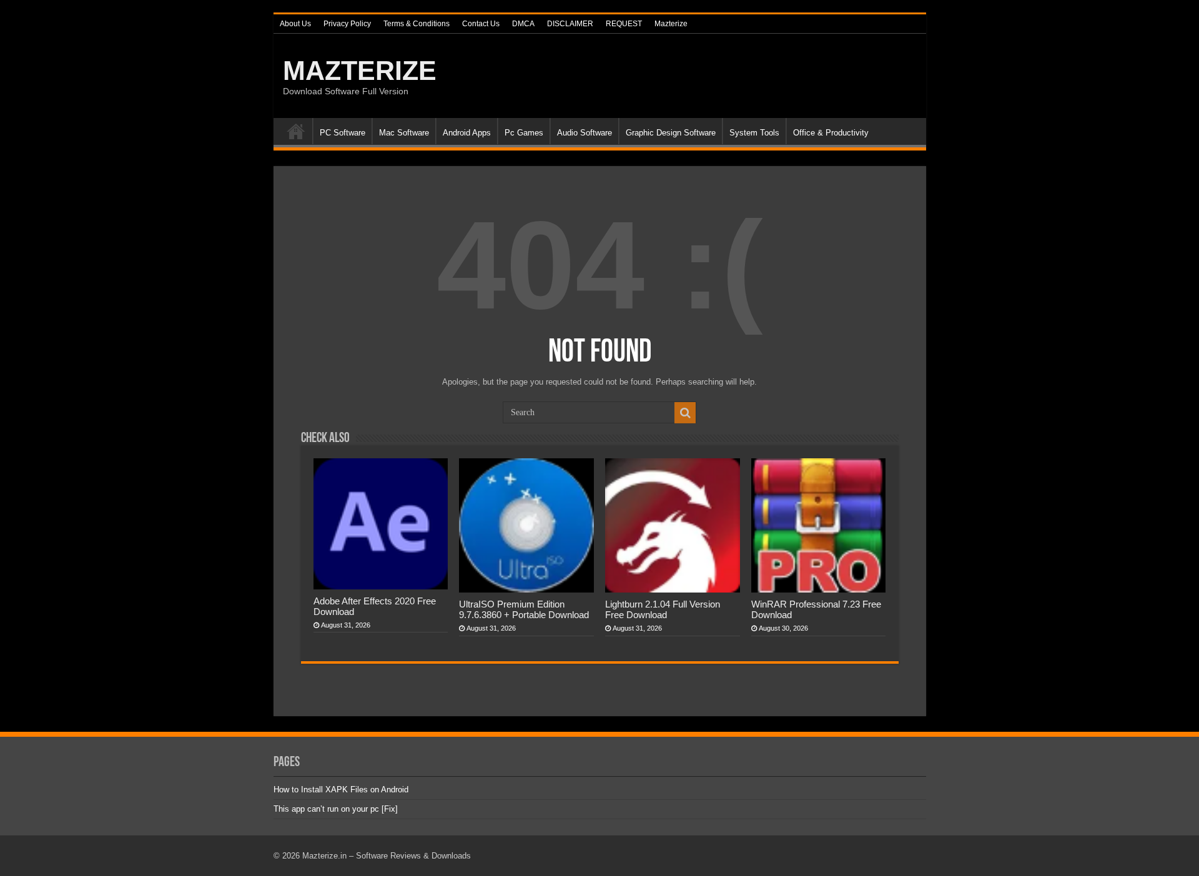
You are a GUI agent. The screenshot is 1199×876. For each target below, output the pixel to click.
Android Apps (467, 132)
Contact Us (481, 23)
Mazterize (671, 23)
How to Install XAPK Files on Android (341, 789)
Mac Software (404, 132)
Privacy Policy (347, 23)
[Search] (685, 412)
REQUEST (624, 23)
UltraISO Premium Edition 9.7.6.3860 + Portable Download (524, 609)
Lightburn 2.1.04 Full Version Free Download (662, 609)
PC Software (342, 132)
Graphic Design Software (671, 132)
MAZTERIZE (360, 71)
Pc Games (524, 132)
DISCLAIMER (570, 23)
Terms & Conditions (416, 23)
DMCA (523, 23)
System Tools (754, 132)
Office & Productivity (831, 132)
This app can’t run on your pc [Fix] (336, 809)
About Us (295, 23)
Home (296, 131)
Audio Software (584, 132)
